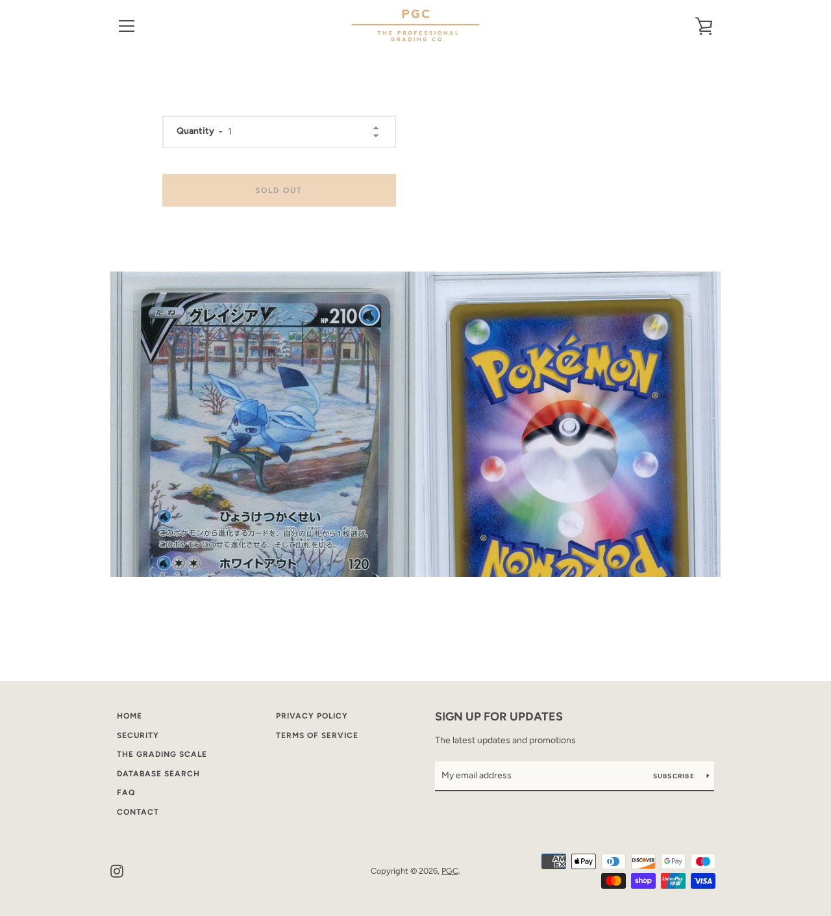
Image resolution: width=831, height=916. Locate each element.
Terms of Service (317, 735)
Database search (158, 773)
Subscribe (675, 776)
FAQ (126, 792)
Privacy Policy (312, 715)
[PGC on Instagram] (116, 870)
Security (138, 735)
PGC (449, 871)
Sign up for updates (499, 716)
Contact (138, 812)
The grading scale (162, 754)
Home (129, 715)
